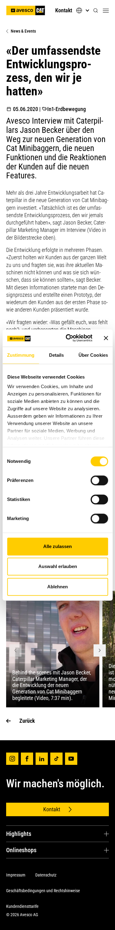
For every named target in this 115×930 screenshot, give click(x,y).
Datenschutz (45, 874)
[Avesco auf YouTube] (71, 759)
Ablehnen (57, 586)
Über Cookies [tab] (93, 355)
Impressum (15, 874)
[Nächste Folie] (100, 650)
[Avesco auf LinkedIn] (42, 759)
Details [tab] (56, 355)
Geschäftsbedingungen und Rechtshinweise (43, 890)
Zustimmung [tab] (20, 355)
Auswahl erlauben (57, 566)
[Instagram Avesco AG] (12, 759)
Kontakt (63, 10)
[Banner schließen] (106, 338)
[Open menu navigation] (106, 10)
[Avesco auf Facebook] (27, 759)
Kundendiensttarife (22, 906)
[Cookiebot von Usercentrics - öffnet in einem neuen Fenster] (68, 338)
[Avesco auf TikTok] (56, 759)
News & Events (23, 31)
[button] (95, 11)
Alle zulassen (57, 546)
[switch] (99, 480)
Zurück (27, 720)
